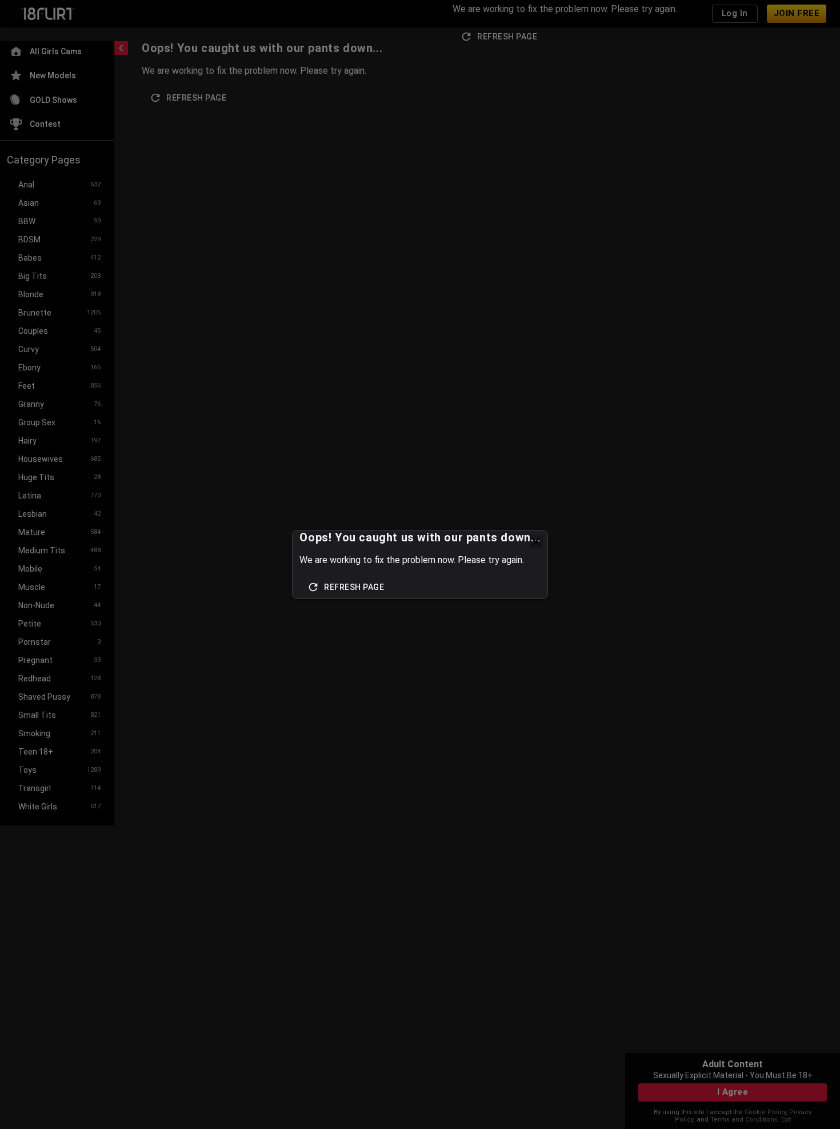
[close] (536, 542)
